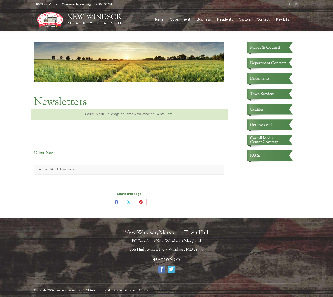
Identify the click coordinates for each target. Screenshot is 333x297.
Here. (169, 114)
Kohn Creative (141, 290)
